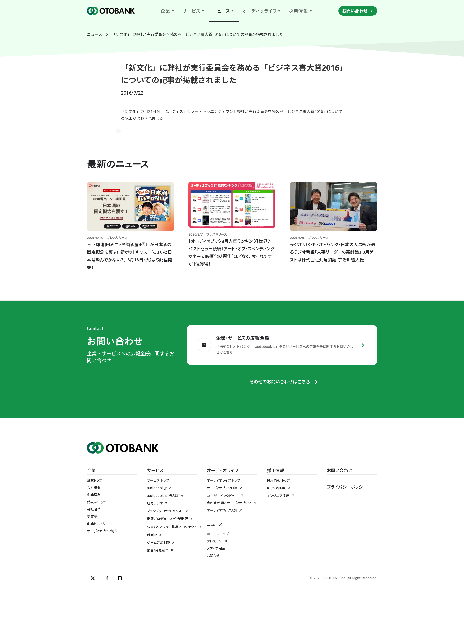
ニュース (94, 34)
